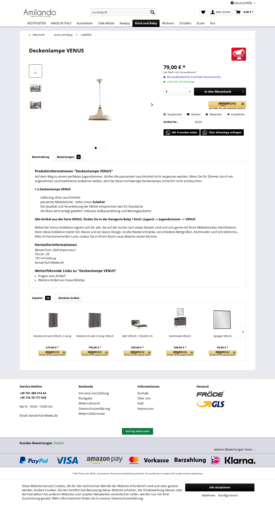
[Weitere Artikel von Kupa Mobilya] (238, 54)
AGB (140, 403)
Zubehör (40, 298)
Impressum (146, 409)
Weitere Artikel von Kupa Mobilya (61, 280)
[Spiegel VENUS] (222, 319)
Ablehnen (208, 495)
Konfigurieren (228, 495)
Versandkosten (153, 473)
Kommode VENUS (180, 336)
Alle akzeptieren (219, 487)
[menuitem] (123, 12)
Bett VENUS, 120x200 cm (137, 336)
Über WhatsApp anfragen (225, 132)
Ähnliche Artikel (68, 298)
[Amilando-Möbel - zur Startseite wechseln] (40, 13)
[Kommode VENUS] (180, 319)
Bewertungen (68, 157)
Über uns (144, 398)
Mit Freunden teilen (184, 132)
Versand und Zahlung (94, 393)
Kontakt (143, 393)
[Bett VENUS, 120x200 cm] (137, 319)
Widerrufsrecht (89, 403)
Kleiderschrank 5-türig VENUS (95, 336)
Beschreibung (40, 157)
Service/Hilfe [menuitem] (243, 3)
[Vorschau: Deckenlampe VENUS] (35, 71)
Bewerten (216, 114)
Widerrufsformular (92, 414)
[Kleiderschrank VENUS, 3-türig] (52, 319)
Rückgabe (85, 398)
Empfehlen (237, 114)
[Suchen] (152, 12)
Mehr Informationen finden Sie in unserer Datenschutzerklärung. (98, 498)
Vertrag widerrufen (137, 431)
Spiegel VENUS (222, 336)
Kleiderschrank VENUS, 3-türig (52, 336)
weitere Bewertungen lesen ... (234, 449)
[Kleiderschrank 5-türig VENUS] (95, 319)
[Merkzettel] (203, 12)
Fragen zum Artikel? (51, 276)
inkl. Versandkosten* (186, 72)
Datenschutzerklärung (94, 409)
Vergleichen (174, 114)
